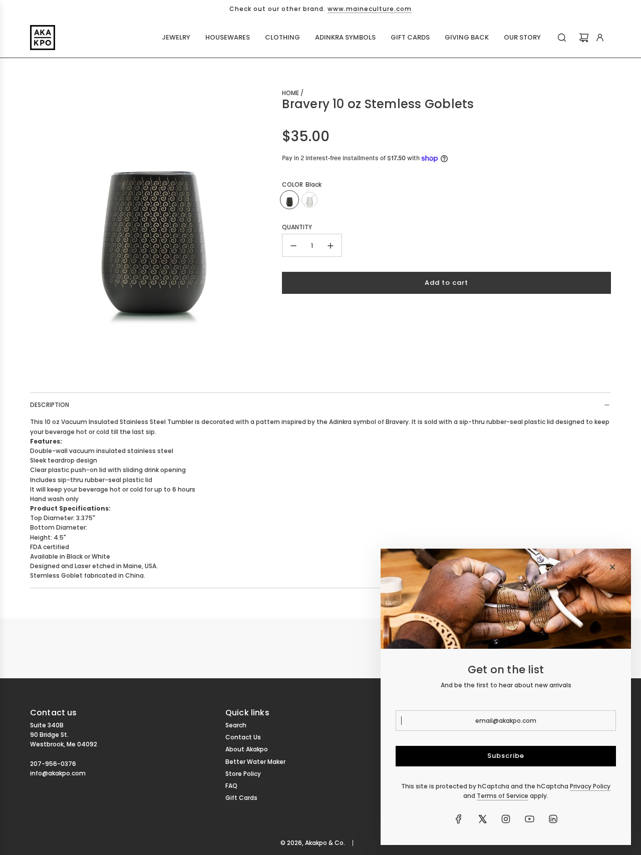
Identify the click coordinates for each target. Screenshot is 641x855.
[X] (482, 819)
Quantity (297, 227)
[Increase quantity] (330, 246)
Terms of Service (502, 795)
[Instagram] (506, 819)
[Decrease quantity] (293, 246)
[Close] (612, 567)
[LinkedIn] (553, 819)
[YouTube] (529, 819)
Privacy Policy (590, 786)
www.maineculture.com (370, 9)
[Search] (562, 38)
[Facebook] (459, 819)
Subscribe (505, 755)
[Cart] (584, 38)
